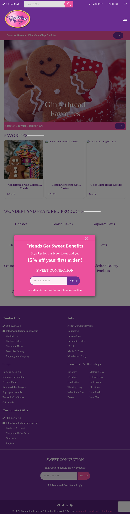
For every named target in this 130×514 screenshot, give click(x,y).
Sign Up (74, 280)
